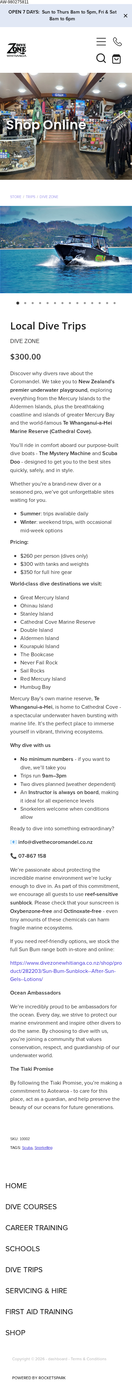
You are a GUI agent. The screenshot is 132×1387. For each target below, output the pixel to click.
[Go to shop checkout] (117, 58)
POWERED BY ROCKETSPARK (39, 1378)
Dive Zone (49, 196)
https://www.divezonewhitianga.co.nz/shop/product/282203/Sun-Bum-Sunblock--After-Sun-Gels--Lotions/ (66, 971)
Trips (30, 196)
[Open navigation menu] (101, 42)
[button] (101, 58)
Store (15, 196)
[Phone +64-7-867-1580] (117, 42)
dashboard (57, 1359)
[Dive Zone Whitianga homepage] (50, 50)
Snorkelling (43, 1148)
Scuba (27, 1148)
